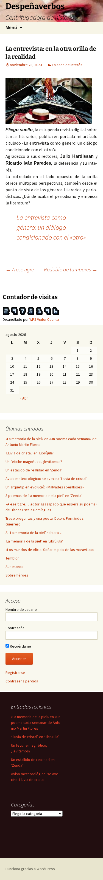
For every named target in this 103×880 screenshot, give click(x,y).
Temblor (12, 558)
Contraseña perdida (21, 681)
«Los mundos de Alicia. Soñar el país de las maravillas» (49, 549)
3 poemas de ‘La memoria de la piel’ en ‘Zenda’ (43, 495)
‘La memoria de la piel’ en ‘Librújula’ (34, 541)
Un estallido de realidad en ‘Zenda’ (33, 470)
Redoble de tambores (71, 269)
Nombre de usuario (21, 609)
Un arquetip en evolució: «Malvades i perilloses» (44, 487)
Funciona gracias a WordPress (30, 868)
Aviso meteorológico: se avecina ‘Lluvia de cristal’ (46, 478)
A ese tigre (19, 269)
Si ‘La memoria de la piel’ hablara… (33, 532)
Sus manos (14, 566)
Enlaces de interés (67, 64)
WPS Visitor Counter (44, 319)
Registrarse (15, 672)
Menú (11, 27)
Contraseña (14, 627)
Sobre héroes (16, 575)
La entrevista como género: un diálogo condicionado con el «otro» (51, 227)
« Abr (24, 398)
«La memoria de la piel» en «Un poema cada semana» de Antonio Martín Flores (36, 722)
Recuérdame (20, 646)
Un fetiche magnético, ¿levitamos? (33, 461)
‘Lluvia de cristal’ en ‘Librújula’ (29, 453)
